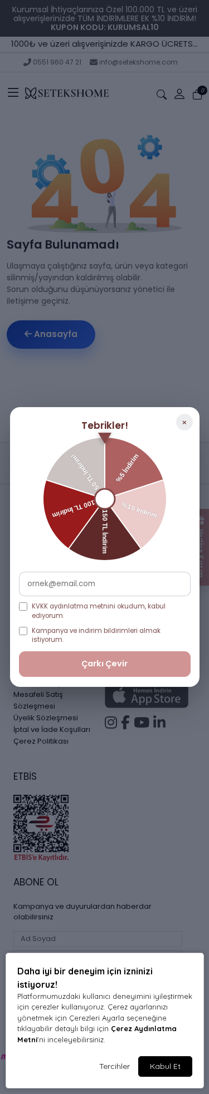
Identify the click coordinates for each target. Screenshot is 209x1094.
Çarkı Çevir (104, 663)
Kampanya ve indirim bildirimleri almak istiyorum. (96, 635)
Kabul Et (165, 1066)
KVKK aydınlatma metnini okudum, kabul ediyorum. (99, 611)
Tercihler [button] (114, 1066)
